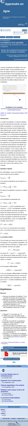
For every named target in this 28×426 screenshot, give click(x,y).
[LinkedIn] (14, 362)
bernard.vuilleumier (21, 59)
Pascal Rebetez (8, 395)
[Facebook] (13, 362)
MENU (21, 24)
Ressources (9, 37)
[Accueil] (2, 3)
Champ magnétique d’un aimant (12, 385)
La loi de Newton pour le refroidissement (9, 375)
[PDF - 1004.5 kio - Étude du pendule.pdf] (6, 355)
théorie (17, 336)
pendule (4, 415)
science (4, 411)
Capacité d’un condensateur (11, 380)
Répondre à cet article (11, 359)
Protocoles (17, 37)
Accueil (3, 37)
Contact (13, 418)
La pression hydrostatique (10, 398)
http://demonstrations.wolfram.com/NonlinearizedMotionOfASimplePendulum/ (14, 109)
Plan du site (6, 418)
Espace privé (21, 418)
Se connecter (6, 30)
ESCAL (15, 425)
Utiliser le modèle (5, 113)
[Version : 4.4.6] (17, 423)
